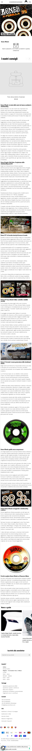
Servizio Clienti (5, 716)
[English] (15, 727)
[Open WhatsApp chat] (3, 748)
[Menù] (2, 2)
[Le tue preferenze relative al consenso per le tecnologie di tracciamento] (29, 748)
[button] (27, 2)
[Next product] (29, 58)
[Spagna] (12, 727)
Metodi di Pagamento (6, 718)
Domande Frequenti (6, 721)
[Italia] (8, 727)
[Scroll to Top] (29, 743)
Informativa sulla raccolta (9, 749)
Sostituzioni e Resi (6, 713)
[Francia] (1, 727)
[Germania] (5, 727)
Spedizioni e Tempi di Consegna (9, 711)
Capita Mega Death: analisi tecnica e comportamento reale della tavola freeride (11, 635)
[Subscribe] (29, 655)
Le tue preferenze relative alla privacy (17, 746)
